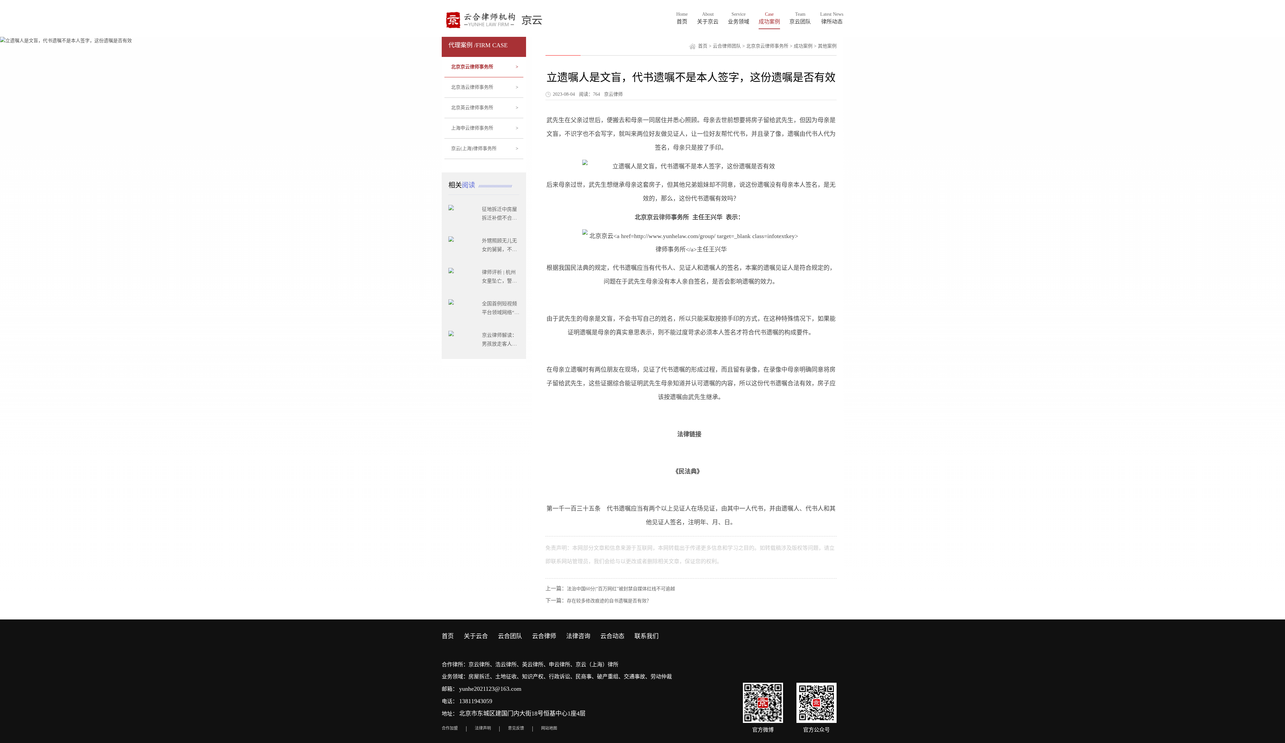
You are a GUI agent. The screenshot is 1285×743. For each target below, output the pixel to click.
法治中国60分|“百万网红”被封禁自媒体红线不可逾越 (621, 588)
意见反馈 (516, 728)
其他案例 (827, 46)
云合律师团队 (727, 46)
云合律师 (544, 636)
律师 (665, 217)
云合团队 (510, 636)
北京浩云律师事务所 (485, 87)
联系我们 (646, 636)
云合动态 (612, 636)
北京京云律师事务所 (485, 66)
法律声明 (483, 728)
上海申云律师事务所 (485, 128)
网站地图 (549, 728)
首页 (702, 46)
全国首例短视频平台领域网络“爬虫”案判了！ (500, 312)
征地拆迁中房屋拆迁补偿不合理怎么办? (499, 218)
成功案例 (803, 46)
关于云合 (476, 636)
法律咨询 (578, 636)
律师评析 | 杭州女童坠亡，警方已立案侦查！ (499, 281)
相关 (462, 185)
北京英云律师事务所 (485, 107)
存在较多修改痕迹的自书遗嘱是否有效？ (609, 600)
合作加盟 (450, 728)
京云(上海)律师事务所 (485, 148)
